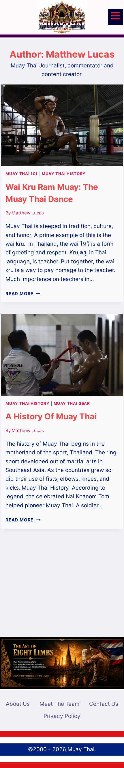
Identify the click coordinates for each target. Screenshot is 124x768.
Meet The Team (60, 704)
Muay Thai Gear (72, 403)
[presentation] (62, 125)
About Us (18, 704)
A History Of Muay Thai (51, 416)
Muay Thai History (64, 173)
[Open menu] (115, 17)
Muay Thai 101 (21, 173)
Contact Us (103, 704)
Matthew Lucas (28, 213)
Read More (22, 293)
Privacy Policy (62, 716)
